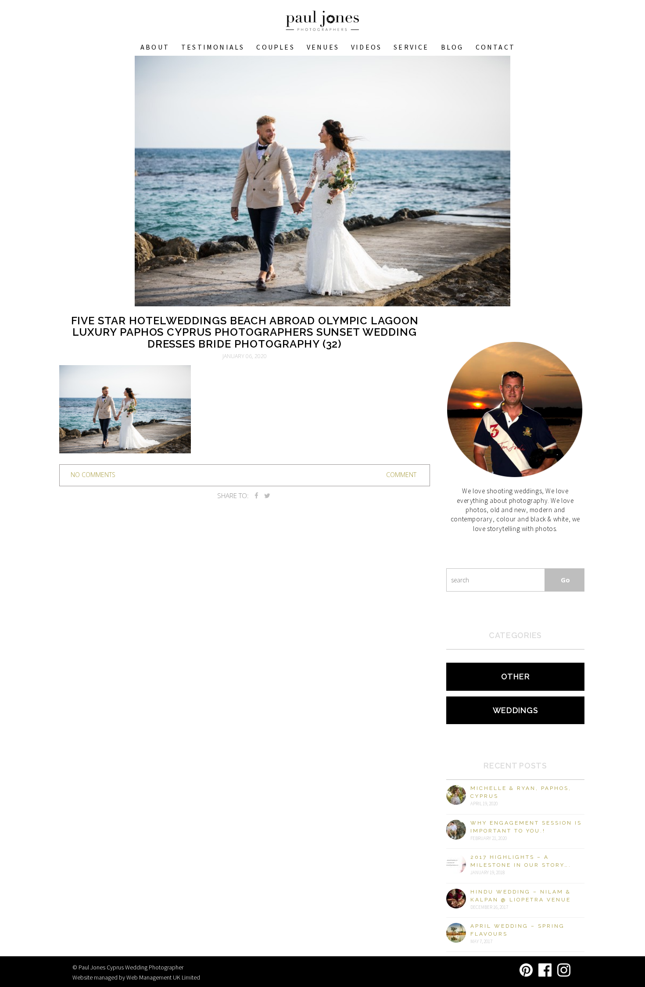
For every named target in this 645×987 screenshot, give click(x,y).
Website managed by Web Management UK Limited (136, 977)
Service (411, 47)
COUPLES (275, 47)
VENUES (323, 47)
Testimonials (212, 47)
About (154, 47)
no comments (93, 474)
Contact (495, 47)
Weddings (515, 710)
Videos (366, 47)
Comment (401, 474)
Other (515, 676)
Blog (452, 47)
